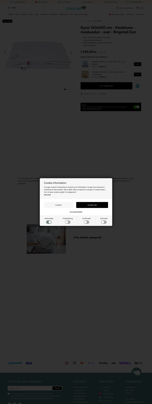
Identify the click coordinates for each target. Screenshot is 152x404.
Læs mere (47, 195)
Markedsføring (68, 218)
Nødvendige (49, 218)
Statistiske (103, 218)
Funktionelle (86, 218)
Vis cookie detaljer (76, 212)
